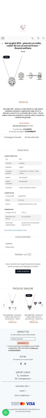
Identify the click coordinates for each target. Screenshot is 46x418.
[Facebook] (21, 364)
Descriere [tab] (23, 150)
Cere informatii (32, 137)
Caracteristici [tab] (23, 237)
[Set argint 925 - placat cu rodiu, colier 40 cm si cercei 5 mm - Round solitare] (23, 76)
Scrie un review (23, 271)
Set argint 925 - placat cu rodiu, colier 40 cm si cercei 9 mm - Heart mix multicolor (34, 317)
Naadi (23, 52)
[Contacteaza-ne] (32, 38)
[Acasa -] (23, 27)
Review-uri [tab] (23, 254)
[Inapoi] (1, 43)
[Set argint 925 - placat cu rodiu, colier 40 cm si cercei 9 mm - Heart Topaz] (12, 303)
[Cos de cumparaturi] (38, 38)
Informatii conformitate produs (15, 230)
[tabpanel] (23, 76)
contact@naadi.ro (24, 379)
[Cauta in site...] (43, 38)
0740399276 (24, 376)
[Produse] (3, 39)
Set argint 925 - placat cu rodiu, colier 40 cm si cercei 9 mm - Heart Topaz (12, 317)
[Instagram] (25, 364)
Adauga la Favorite (13, 137)
